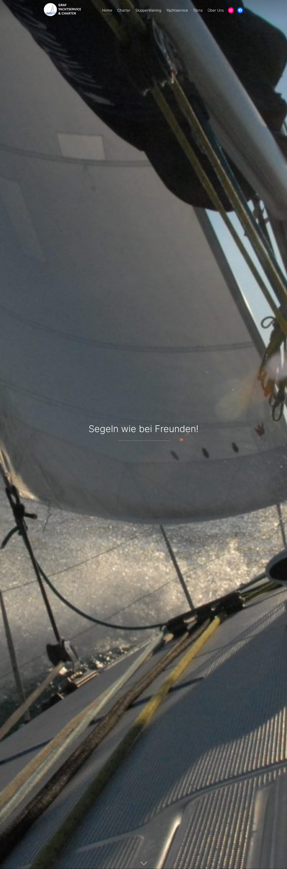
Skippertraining (148, 10)
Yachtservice (177, 10)
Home (107, 10)
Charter (123, 10)
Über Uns (216, 10)
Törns (198, 10)
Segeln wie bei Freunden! (143, 428)
